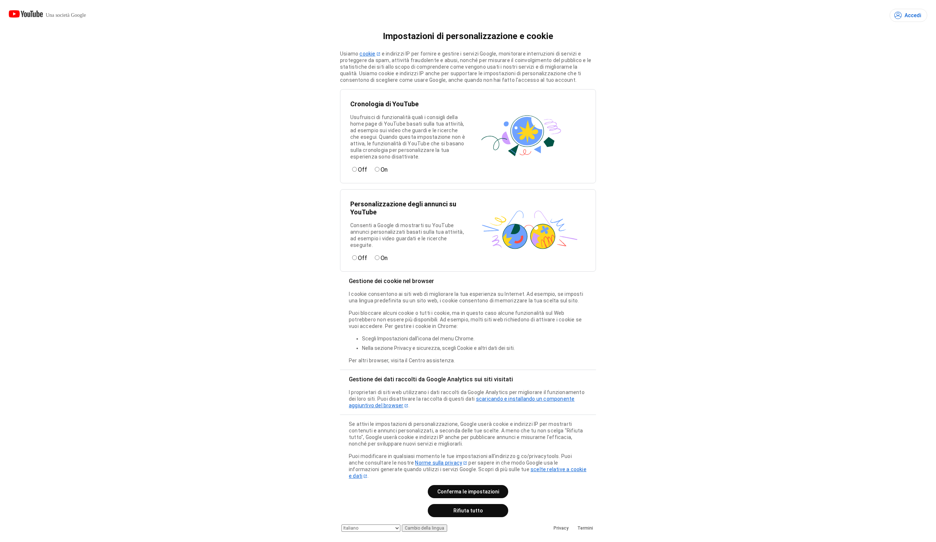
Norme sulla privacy (438, 463)
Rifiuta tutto (468, 511)
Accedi (913, 15)
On (384, 169)
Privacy (561, 528)
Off (362, 169)
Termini (585, 528)
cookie (367, 54)
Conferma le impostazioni (468, 492)
